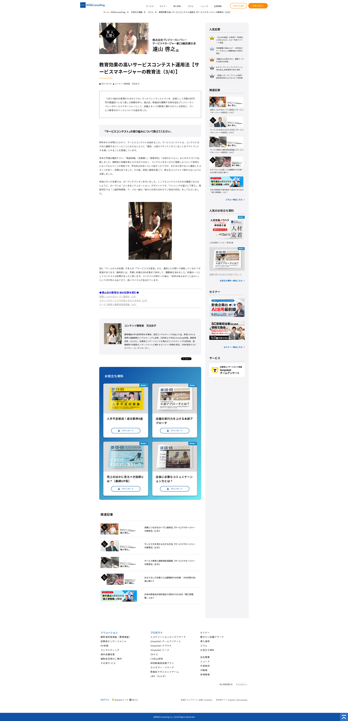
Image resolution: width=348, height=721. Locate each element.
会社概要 (205, 657)
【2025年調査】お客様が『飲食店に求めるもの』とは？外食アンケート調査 (229, 40)
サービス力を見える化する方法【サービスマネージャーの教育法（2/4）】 (169, 545)
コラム (190, 6)
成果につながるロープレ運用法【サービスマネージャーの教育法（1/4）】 (169, 529)
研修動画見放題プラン (162, 663)
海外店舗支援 (108, 654)
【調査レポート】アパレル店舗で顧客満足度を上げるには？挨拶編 (229, 76)
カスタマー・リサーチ (162, 667)
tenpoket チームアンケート (165, 641)
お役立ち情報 (136, 12)
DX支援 (104, 645)
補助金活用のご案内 (111, 658)
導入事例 (177, 6)
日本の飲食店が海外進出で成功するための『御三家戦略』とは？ (168, 596)
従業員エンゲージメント (114, 641)
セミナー (163, 6)
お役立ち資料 (238, 5)
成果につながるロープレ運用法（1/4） (118, 296)
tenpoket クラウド (161, 645)
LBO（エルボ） (158, 676)
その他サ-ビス (108, 663)
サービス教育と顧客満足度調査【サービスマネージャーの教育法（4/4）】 (169, 562)
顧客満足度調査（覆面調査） (116, 636)
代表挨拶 (205, 665)
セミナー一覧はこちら (233, 347)
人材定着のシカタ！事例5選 (221, 242)
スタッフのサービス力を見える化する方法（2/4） (123, 300)
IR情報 (203, 670)
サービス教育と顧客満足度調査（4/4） (118, 304)
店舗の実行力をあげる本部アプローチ (225, 274)
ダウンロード (127, 430)
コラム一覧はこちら (234, 199)
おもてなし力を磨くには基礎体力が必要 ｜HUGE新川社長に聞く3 (169, 579)
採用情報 (205, 674)
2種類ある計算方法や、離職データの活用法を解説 (230, 60)
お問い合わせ (258, 5)
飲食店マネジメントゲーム (164, 671)
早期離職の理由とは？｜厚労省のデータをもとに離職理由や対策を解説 (229, 51)
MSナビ (135, 700)
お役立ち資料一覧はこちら (231, 280)
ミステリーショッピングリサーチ (168, 636)
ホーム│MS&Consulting (114, 12)
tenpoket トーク (159, 650)
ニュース (204, 6)
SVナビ (154, 654)
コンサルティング (110, 650)
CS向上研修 (156, 658)
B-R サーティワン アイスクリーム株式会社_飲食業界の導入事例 (229, 68)
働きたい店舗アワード (212, 636)
